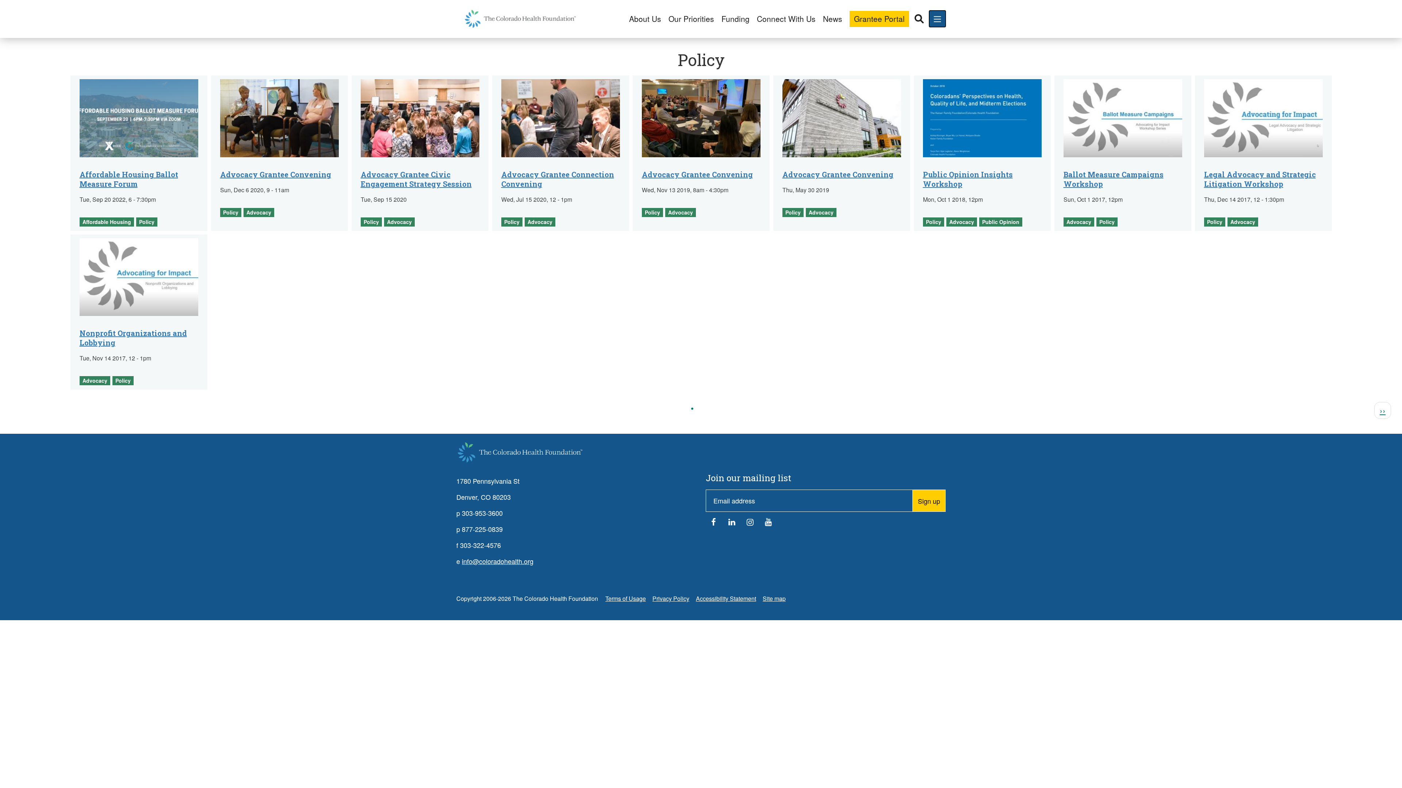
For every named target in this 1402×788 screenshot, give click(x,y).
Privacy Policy (670, 598)
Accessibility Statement (726, 598)
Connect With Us (786, 18)
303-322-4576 (480, 545)
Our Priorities (691, 18)
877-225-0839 (482, 529)
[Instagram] (750, 523)
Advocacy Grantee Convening (275, 174)
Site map (774, 598)
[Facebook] (714, 523)
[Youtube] (769, 523)
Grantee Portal (879, 18)
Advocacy (258, 212)
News (832, 18)
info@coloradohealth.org (497, 561)
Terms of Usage (625, 598)
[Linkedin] (732, 523)
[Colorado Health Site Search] (919, 19)
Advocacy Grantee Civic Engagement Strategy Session (416, 179)
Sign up (929, 501)
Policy (146, 221)
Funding (735, 18)
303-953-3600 (482, 513)
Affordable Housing (107, 221)
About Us (645, 18)
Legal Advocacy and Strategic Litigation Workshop (1260, 179)
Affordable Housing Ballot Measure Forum (129, 179)
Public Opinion (1000, 221)
